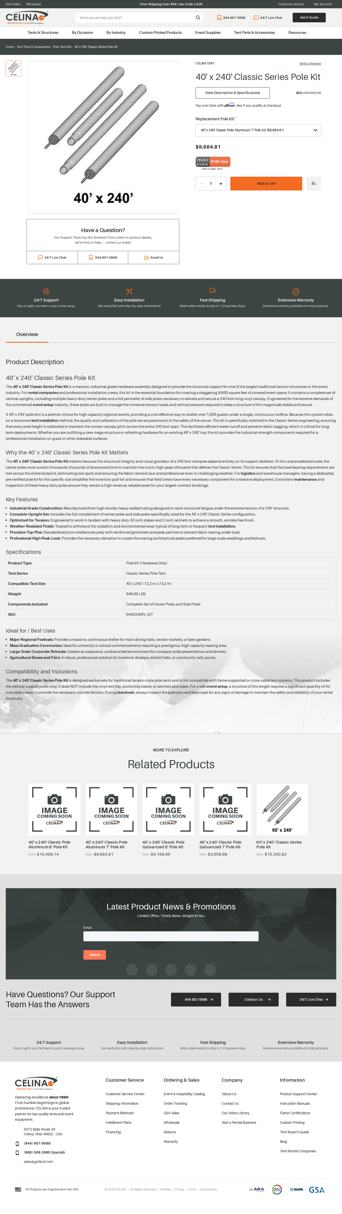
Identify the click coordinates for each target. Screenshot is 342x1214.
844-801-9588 (234, 18)
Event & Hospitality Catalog (184, 1094)
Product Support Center (298, 1094)
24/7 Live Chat (271, 18)
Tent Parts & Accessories (254, 32)
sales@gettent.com (38, 1161)
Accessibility (208, 1189)
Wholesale (33, 4)
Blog (283, 1141)
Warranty (171, 1141)
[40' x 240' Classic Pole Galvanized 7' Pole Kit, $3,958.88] (225, 809)
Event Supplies (208, 32)
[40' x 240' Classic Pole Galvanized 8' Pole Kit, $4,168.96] (168, 809)
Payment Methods (120, 1113)
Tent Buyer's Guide (294, 1132)
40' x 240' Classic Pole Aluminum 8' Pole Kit (50, 844)
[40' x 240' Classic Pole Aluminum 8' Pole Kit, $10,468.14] (54, 809)
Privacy (179, 1189)
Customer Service (291, 4)
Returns (170, 1132)
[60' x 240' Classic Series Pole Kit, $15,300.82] (282, 809)
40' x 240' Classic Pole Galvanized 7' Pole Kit (221, 844)
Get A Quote (309, 17)
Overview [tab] (27, 334)
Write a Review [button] (310, 63)
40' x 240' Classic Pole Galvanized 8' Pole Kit (163, 844)
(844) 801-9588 (37, 1143)
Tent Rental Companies (298, 1151)
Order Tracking (175, 1103)
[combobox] (139, 18)
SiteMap (165, 1189)
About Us (229, 1094)
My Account (323, 4)
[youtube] (171, 970)
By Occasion (82, 32)
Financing (113, 1132)
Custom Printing (292, 1122)
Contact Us (254, 999)
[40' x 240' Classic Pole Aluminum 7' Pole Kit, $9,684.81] (111, 809)
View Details (54, 823)
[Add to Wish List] (313, 183)
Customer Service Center (125, 1094)
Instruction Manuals (295, 1103)
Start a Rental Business (239, 1122)
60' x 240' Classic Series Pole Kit (279, 844)
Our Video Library (235, 1113)
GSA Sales (13, 4)
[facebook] (132, 970)
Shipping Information (122, 1103)
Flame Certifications (295, 1113)
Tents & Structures (43, 32)
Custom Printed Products (160, 32)
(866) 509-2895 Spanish (44, 1152)
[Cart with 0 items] (333, 17)
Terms (192, 1189)
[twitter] (210, 970)
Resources (297, 32)
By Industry (116, 32)
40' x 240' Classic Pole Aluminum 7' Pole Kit (107, 844)
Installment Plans (118, 1122)
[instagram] (151, 970)
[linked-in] (191, 970)
